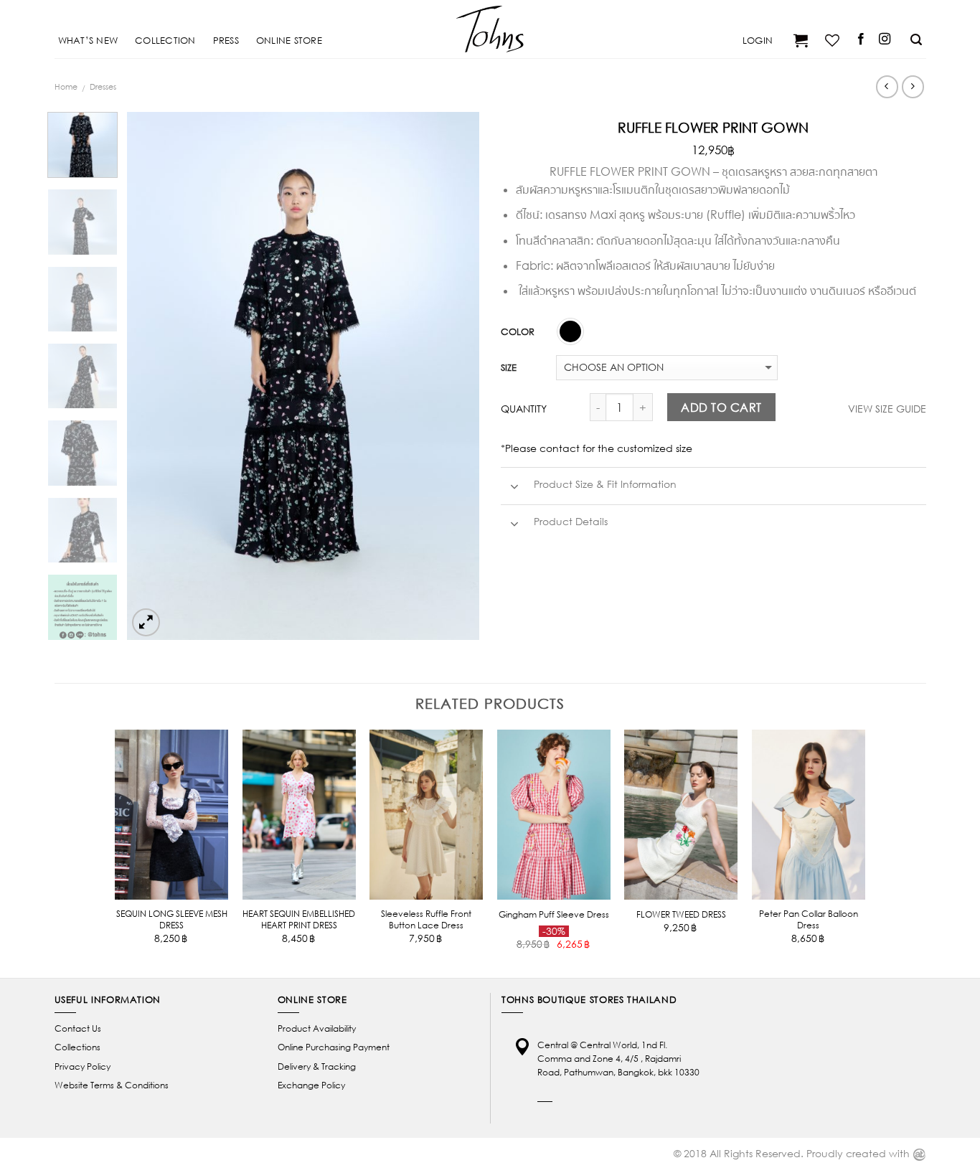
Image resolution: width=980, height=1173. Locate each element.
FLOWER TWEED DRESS (681, 914)
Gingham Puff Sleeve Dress (554, 914)
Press (226, 40)
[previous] (152, 375)
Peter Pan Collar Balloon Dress (808, 919)
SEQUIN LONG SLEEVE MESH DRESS (171, 919)
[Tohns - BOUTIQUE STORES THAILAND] (490, 29)
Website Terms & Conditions (112, 1085)
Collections (77, 1047)
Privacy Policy (82, 1066)
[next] (454, 375)
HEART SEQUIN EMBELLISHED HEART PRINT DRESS (298, 919)
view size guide (887, 408)
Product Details (569, 522)
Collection (165, 40)
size (509, 367)
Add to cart (721, 407)
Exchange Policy (311, 1085)
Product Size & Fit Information (604, 485)
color (517, 331)
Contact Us (78, 1028)
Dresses (103, 86)
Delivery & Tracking (317, 1066)
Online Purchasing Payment (334, 1047)
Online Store (289, 40)
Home (66, 86)
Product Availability (317, 1028)
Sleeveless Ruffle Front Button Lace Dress (426, 919)
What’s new (88, 40)
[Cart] (798, 40)
